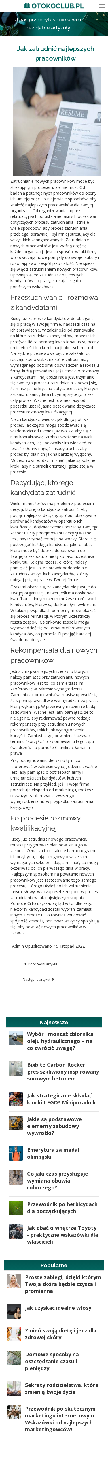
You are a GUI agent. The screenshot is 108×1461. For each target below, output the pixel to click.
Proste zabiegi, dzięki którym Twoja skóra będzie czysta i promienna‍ (63, 1284)
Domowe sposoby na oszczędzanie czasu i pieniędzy (52, 1361)
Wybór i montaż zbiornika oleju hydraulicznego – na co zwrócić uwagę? (60, 1041)
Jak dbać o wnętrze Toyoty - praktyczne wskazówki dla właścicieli (62, 1234)
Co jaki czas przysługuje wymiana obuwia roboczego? (57, 1180)
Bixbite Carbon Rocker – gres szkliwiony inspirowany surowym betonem (63, 1071)
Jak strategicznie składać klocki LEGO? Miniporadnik (61, 1099)
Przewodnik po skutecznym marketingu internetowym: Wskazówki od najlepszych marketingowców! (60, 1419)
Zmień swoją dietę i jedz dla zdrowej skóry (60, 1334)
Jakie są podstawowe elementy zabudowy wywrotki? (54, 1126)
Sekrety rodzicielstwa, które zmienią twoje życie (61, 1388)
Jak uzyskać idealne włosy (58, 1307)
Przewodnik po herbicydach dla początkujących (62, 1208)
